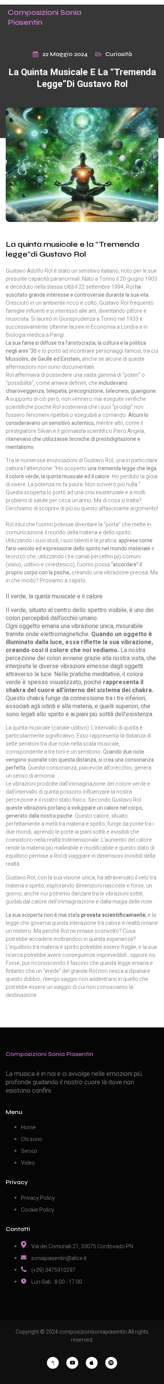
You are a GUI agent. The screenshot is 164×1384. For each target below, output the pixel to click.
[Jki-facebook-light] (53, 1363)
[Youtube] (72, 1363)
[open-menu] (159, 17)
